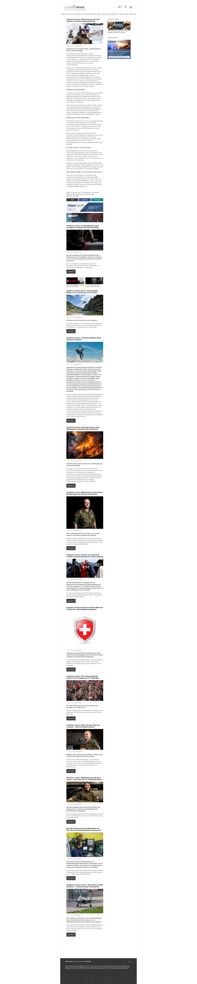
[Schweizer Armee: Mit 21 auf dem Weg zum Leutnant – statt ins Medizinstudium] (84, 739)
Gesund (107, 14)
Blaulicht (67, 14)
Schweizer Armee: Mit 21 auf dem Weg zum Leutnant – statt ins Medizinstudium (83, 726)
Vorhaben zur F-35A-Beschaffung (76, 371)
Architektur (88, 14)
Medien (99, 14)
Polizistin (94, 807)
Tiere (103, 14)
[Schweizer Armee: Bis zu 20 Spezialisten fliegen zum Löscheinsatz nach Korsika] (84, 305)
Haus (83, 14)
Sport (71, 14)
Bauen (134, 14)
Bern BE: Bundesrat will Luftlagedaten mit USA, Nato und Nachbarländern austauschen (83, 829)
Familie (130, 14)
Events (80, 14)
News (62, 14)
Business (94, 14)
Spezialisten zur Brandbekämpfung (78, 327)
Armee (68, 816)
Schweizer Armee (90, 533)
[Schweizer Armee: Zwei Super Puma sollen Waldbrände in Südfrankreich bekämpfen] (84, 445)
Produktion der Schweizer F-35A (79, 918)
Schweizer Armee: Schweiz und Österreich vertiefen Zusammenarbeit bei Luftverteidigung (84, 556)
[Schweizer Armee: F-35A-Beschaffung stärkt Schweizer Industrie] (84, 352)
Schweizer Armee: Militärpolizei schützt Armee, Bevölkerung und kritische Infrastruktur (84, 493)
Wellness (111, 14)
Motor (126, 14)
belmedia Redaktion (77, 45)
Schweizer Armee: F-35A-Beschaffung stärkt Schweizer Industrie (83, 339)
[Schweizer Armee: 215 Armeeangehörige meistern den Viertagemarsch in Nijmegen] (84, 690)
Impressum (69, 961)
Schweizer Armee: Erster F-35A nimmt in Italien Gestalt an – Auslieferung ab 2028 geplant (84, 886)
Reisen (75, 14)
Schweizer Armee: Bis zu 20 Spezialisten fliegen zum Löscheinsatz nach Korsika (82, 291)
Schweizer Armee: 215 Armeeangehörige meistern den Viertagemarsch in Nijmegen (82, 677)
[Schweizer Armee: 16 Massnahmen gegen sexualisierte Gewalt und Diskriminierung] (84, 240)
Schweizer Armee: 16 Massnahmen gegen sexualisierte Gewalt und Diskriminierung (82, 226)
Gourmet (121, 14)
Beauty (117, 14)
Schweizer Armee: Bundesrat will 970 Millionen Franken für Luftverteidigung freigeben (84, 608)
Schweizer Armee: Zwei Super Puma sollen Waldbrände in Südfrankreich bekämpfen (83, 428)
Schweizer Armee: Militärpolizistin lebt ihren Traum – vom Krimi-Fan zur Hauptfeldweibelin (84, 778)
